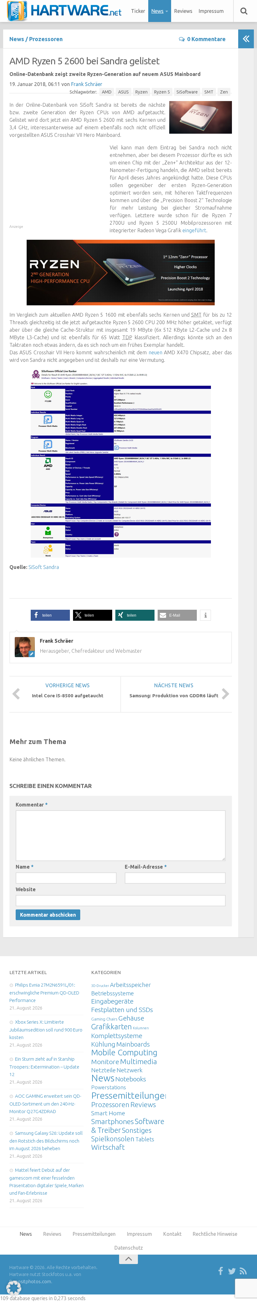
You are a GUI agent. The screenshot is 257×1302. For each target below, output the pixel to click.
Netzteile (103, 1070)
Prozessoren (46, 39)
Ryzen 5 (162, 91)
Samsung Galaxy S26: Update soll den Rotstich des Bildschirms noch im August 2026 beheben (46, 1140)
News (157, 11)
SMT (208, 91)
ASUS (123, 91)
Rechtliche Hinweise (215, 1234)
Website (26, 889)
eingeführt (194, 230)
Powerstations (108, 1087)
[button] (50, 615)
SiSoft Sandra (44, 567)
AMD (107, 91)
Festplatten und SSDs (122, 1009)
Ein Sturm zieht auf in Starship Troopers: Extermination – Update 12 (44, 1066)
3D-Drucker (100, 986)
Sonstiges (136, 1130)
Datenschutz (128, 1248)
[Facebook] (220, 1271)
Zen (224, 91)
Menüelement (66, 11)
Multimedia (138, 1061)
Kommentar (32, 804)
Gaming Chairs (104, 1019)
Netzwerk (130, 1070)
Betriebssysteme (112, 993)
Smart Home (108, 1113)
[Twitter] (232, 1271)
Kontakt (172, 1234)
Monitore (105, 1061)
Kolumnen (141, 1028)
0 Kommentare (206, 39)
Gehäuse (131, 1018)
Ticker (138, 11)
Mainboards (133, 1044)
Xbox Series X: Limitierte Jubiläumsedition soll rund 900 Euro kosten (45, 1029)
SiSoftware (187, 91)
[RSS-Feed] (243, 1271)
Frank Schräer (86, 84)
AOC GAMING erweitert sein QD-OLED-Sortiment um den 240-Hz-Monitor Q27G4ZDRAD (45, 1103)
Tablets (144, 1139)
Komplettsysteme (116, 1035)
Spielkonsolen (112, 1139)
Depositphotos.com (30, 1281)
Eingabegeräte (112, 1001)
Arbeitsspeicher (130, 984)
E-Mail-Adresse (146, 867)
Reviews (183, 11)
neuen (155, 352)
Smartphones (112, 1121)
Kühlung (103, 1044)
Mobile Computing (124, 1052)
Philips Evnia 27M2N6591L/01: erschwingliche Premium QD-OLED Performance (44, 992)
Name (25, 867)
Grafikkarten (111, 1026)
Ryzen (141, 91)
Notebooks (130, 1079)
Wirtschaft (108, 1147)
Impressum (211, 11)
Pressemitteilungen (130, 1095)
